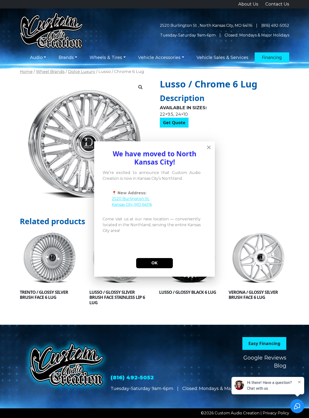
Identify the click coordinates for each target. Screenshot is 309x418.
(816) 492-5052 (275, 25)
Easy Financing (264, 343)
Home (26, 71)
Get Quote (174, 122)
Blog (280, 365)
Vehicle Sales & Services (222, 57)
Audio (36, 57)
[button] (140, 87)
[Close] (208, 147)
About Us (248, 4)
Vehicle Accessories (159, 57)
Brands (66, 57)
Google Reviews (264, 357)
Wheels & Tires (106, 57)
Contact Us (277, 4)
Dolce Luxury (81, 71)
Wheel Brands (50, 71)
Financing (272, 57)
